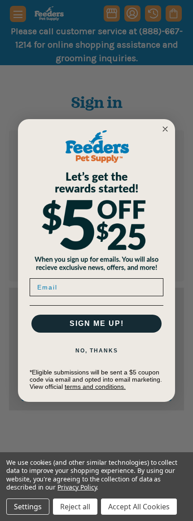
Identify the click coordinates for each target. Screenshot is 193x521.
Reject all (75, 507)
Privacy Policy (76, 487)
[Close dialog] (165, 129)
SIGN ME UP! (97, 323)
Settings (28, 507)
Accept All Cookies (139, 507)
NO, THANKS (96, 350)
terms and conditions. (95, 386)
